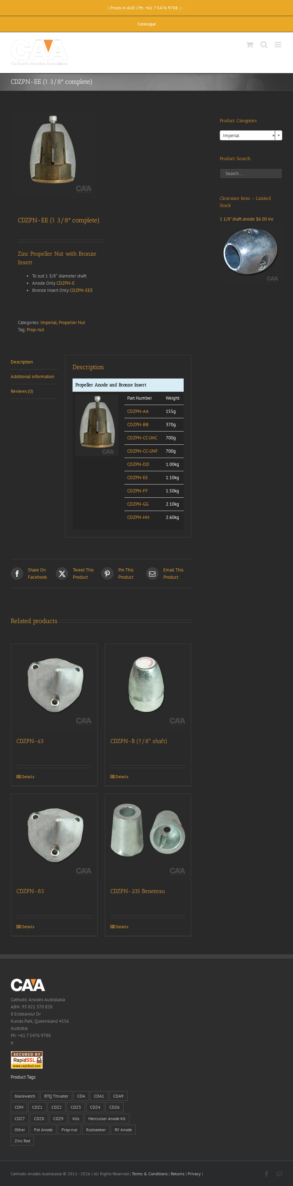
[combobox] (251, 135)
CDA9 (118, 1096)
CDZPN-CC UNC (142, 438)
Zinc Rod (22, 1140)
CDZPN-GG (138, 504)
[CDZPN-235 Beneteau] (148, 837)
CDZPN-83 (30, 891)
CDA (81, 1096)
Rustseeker (96, 1129)
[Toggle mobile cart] (249, 44)
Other (20, 1129)
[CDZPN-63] (54, 687)
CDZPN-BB (138, 424)
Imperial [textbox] (249, 135)
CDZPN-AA (138, 411)
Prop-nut (35, 330)
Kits (76, 1118)
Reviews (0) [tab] (22, 391)
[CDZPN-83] (54, 837)
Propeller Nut (72, 322)
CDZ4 (95, 1107)
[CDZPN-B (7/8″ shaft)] (148, 687)
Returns (177, 1173)
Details (27, 776)
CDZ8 (39, 1118)
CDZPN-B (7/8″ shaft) (138, 741)
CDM (19, 1107)
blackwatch (25, 1096)
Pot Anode (43, 1129)
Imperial (48, 322)
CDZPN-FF (137, 491)
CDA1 (99, 1096)
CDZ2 (56, 1107)
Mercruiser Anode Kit (106, 1118)
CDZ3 (76, 1107)
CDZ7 (20, 1118)
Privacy (194, 1173)
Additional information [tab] (32, 376)
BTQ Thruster (56, 1096)
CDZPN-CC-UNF (142, 451)
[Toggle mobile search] (264, 44)
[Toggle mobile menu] (278, 44)
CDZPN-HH (138, 517)
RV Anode (123, 1129)
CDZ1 (37, 1107)
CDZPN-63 (30, 741)
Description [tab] (22, 362)
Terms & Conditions (150, 1173)
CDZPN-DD (138, 464)
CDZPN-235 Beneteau (137, 891)
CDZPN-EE (137, 477)
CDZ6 (114, 1107)
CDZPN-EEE (81, 290)
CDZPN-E (65, 283)
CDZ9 (58, 1118)
